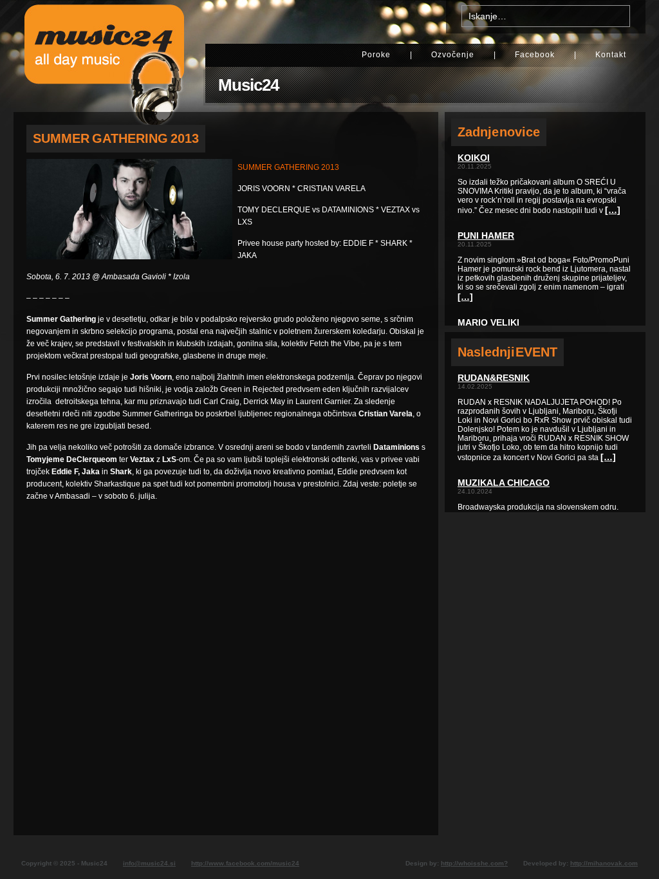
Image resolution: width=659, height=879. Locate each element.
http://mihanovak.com (604, 863)
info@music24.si (149, 863)
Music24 (248, 85)
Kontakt (610, 54)
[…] (612, 210)
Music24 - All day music (104, 56)
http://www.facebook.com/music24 (245, 863)
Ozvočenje (452, 54)
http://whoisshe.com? (474, 863)
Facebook (535, 54)
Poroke (376, 54)
